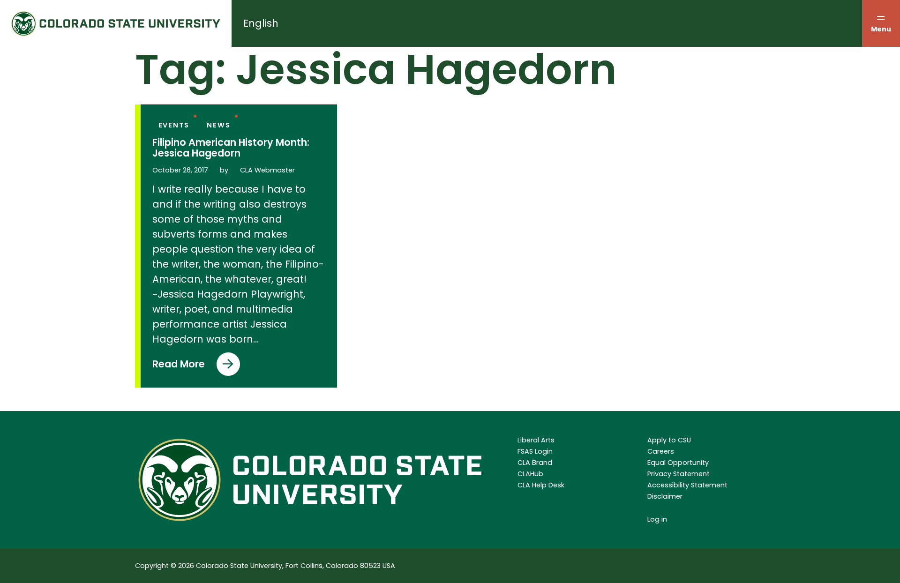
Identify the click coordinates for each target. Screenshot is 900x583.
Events (173, 125)
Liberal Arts (536, 440)
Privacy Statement (678, 473)
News (219, 125)
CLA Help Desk (541, 485)
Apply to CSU (669, 440)
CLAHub (530, 473)
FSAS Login (535, 451)
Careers (660, 451)
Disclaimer (664, 496)
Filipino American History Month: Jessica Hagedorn (230, 148)
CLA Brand (535, 462)
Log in (657, 519)
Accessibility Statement (687, 485)
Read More (178, 366)
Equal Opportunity (678, 462)
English (260, 23)
